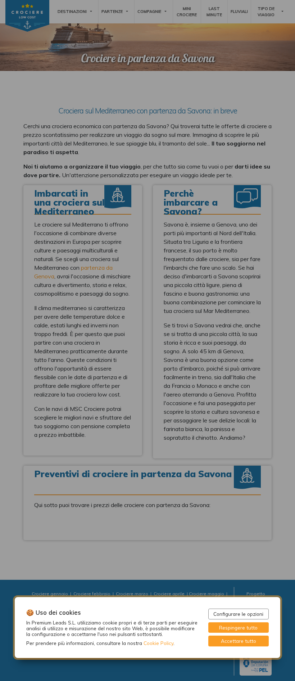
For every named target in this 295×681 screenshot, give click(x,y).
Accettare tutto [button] (238, 641)
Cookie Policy (158, 643)
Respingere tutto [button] (238, 627)
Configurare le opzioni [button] (238, 614)
